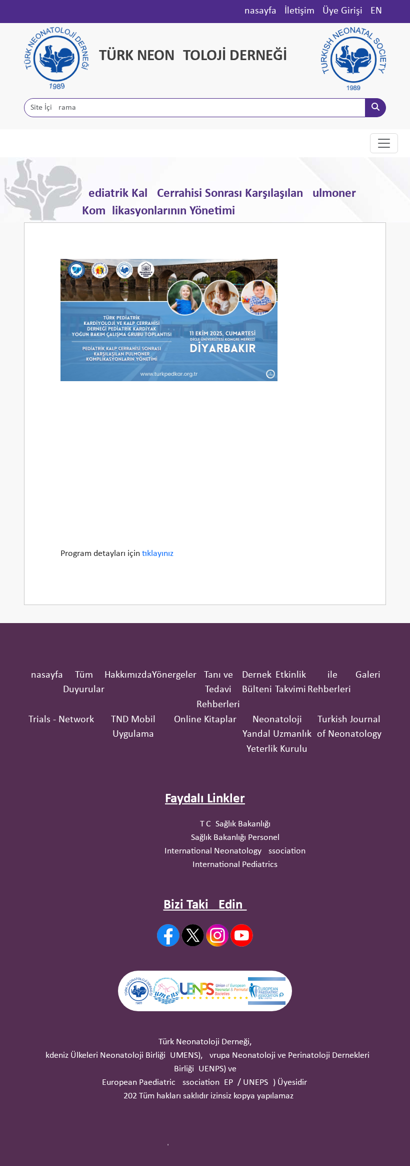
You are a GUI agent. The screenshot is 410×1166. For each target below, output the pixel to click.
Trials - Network (61, 720)
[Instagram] (217, 935)
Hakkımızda (128, 675)
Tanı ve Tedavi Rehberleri (218, 690)
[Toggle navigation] (384, 143)
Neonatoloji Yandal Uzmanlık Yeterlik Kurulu (277, 734)
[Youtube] (241, 935)
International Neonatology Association (235, 851)
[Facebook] (168, 935)
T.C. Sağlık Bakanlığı (235, 824)
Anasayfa (257, 11)
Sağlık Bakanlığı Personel (235, 837)
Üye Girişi (342, 11)
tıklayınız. (159, 553)
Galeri (368, 675)
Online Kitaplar (205, 720)
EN (376, 11)
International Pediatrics (235, 864)
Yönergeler (174, 675)
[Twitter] (193, 935)
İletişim (299, 11)
